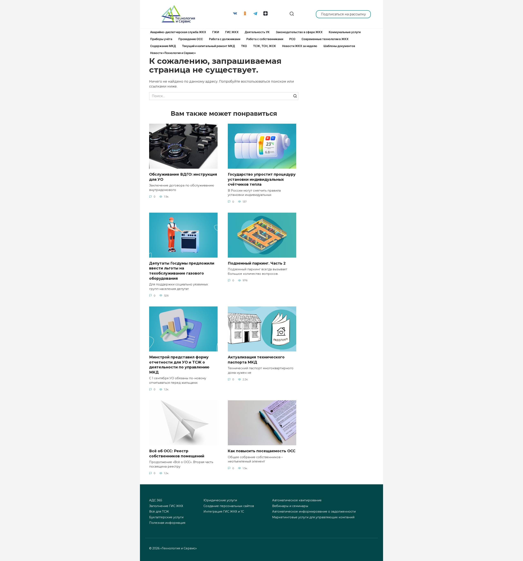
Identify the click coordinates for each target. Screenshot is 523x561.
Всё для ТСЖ (159, 511)
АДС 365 (155, 500)
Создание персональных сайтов (228, 506)
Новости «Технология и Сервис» (173, 53)
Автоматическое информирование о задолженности (314, 511)
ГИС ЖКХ (232, 32)
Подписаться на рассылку (343, 14)
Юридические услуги (220, 500)
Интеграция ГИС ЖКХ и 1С (223, 511)
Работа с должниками (224, 39)
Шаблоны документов (339, 46)
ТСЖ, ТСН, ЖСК (264, 46)
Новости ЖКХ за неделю (299, 46)
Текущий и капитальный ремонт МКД (208, 46)
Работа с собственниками (264, 39)
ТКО (244, 46)
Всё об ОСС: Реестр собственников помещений (176, 453)
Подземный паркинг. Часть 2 (257, 263)
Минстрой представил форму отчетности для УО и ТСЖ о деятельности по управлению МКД (179, 364)
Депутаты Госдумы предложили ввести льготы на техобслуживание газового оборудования (181, 270)
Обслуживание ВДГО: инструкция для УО (183, 177)
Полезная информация (167, 523)
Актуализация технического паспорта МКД (256, 359)
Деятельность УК (257, 32)
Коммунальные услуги (345, 32)
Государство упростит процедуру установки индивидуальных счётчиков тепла (262, 179)
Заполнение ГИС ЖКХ (166, 506)
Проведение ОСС (190, 39)
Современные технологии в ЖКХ (325, 39)
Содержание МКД (163, 46)
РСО (292, 39)
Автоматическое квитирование (297, 500)
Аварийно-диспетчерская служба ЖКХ (178, 32)
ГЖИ (215, 32)
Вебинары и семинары (290, 506)
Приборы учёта (161, 39)
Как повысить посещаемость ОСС (261, 451)
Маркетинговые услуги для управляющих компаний (313, 517)
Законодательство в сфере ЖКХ (299, 32)
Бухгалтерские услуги (166, 517)
